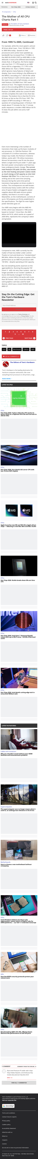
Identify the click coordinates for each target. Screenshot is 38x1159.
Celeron (26, 349)
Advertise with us (7, 1132)
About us (4, 1136)
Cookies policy (6, 1124)
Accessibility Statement (9, 1128)
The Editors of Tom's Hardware (20, 24)
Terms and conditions (8, 1113)
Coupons (4, 1140)
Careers (4, 1144)
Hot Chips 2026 (16, 7)
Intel (4, 349)
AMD (32, 349)
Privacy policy (6, 1120)
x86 (9, 349)
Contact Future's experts (9, 1117)
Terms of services (23, 314)
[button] (35, 3)
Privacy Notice (25, 316)
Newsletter (32, 35)
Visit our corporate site (9, 1100)
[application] (19, 233)
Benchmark (17, 349)
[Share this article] (3, 35)
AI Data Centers (30, 7)
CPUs (14, 12)
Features (5, 24)
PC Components (6, 12)
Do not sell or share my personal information (15, 1147)
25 (23, 334)
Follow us (23, 35)
